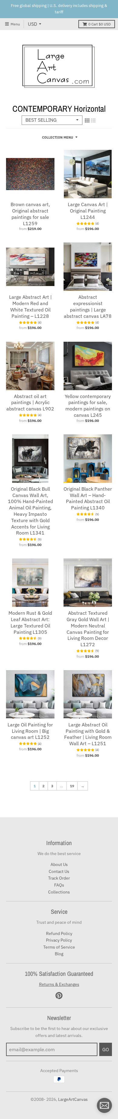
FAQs (59, 885)
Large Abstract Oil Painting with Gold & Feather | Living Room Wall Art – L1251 (88, 734)
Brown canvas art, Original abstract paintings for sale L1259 (30, 213)
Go (105, 1049)
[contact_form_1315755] (104, 1105)
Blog (59, 953)
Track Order (59, 878)
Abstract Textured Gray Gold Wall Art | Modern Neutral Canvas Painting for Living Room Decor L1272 (88, 628)
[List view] (93, 120)
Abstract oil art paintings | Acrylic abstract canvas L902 (30, 402)
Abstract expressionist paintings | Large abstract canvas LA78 (88, 306)
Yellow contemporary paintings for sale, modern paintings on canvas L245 (88, 405)
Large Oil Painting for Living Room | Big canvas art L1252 (30, 731)
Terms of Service (59, 947)
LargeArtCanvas (73, 1099)
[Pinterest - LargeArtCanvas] (59, 995)
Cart (99, 24)
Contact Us (59, 871)
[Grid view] (87, 120)
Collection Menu (57, 137)
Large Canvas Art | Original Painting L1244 (88, 210)
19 (72, 786)
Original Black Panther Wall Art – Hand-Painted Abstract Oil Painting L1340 (88, 498)
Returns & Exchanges (59, 984)
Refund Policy (59, 933)
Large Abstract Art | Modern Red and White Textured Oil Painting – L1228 (30, 306)
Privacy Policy (59, 940)
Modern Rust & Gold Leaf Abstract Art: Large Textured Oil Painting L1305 (30, 622)
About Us (59, 864)
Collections (59, 892)
